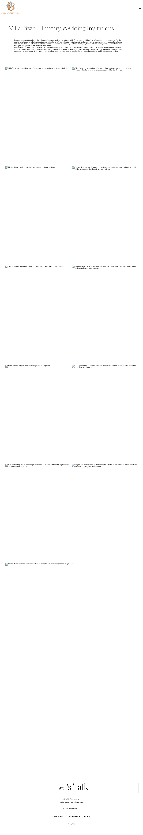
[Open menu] (140, 8)
